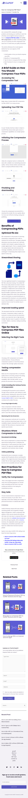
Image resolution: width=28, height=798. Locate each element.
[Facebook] (14, 767)
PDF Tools (14, 757)
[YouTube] (17, 767)
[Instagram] (10, 767)
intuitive (22, 520)
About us (14, 753)
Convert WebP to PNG (7, 398)
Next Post (14, 568)
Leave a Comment (6, 12)
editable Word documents (18, 518)
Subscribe (14, 787)
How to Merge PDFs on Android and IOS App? (13, 636)
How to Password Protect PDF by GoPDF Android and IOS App (14, 596)
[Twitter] (7, 767)
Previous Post (14, 565)
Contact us (14, 758)
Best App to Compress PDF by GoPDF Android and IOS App (13, 616)
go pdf (14, 751)
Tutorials (14, 12)
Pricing (14, 755)
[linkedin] (21, 767)
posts (14, 760)
